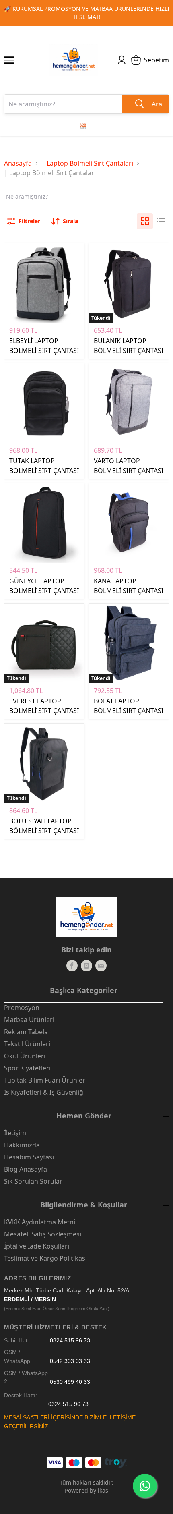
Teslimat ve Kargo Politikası (45, 1258)
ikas (103, 1490)
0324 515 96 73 (70, 1341)
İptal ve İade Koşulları (36, 1246)
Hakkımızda (22, 1145)
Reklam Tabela (26, 1031)
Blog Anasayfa (25, 1169)
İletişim (15, 1132)
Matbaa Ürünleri (29, 1019)
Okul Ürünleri (24, 1056)
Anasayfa (18, 163)
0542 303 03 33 (70, 1361)
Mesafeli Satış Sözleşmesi (42, 1234)
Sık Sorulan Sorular (33, 1181)
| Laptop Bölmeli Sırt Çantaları (87, 163)
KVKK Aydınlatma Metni (39, 1221)
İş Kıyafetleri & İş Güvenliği (44, 1092)
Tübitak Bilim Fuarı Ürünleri (45, 1080)
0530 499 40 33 (70, 1382)
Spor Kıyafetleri (27, 1068)
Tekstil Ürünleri (27, 1043)
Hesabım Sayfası (29, 1157)
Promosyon (21, 1007)
